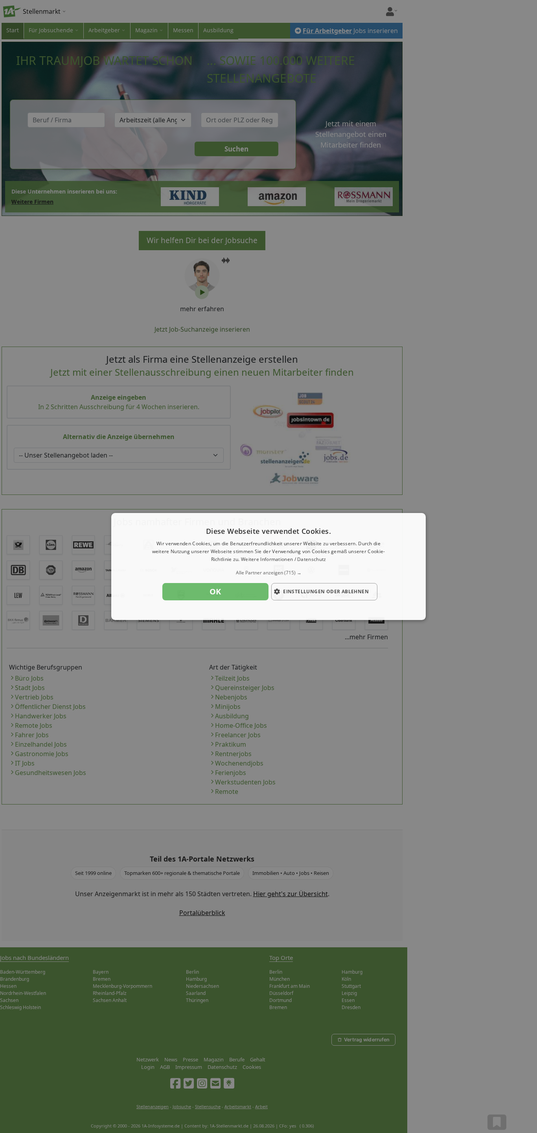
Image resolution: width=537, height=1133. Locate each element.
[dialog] (268, 566)
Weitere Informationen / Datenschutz (283, 559)
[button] (268, 572)
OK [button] (215, 591)
